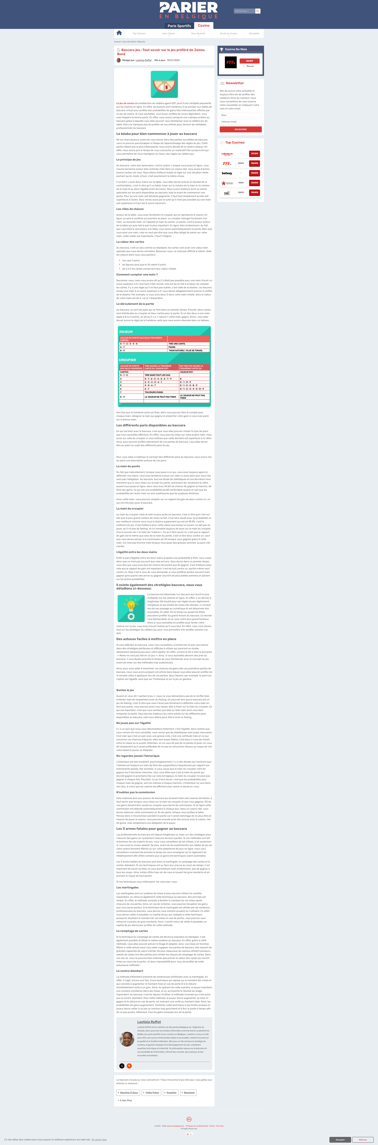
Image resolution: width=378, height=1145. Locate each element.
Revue (250, 66)
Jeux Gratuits (198, 33)
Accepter (340, 1140)
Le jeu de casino (125, 103)
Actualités (254, 33)
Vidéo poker (152, 1092)
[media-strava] (129, 1066)
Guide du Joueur (228, 33)
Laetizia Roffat (149, 1022)
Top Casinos (139, 33)
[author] (118, 60)
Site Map (219, 1126)
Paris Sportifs (179, 26)
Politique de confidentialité (197, 1126)
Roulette (171, 1092)
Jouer (249, 61)
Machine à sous (129, 1092)
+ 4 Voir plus (125, 1100)
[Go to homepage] (119, 33)
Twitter (212, 1126)
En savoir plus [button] (99, 1139)
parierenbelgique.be (175, 1126)
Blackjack (189, 1092)
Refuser (363, 1140)
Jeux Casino (168, 33)
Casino (204, 25)
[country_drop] (191, 1134)
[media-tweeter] (121, 1066)
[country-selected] (188, 1134)
